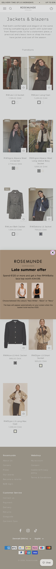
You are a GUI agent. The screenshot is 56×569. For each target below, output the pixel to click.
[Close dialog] (52, 252)
